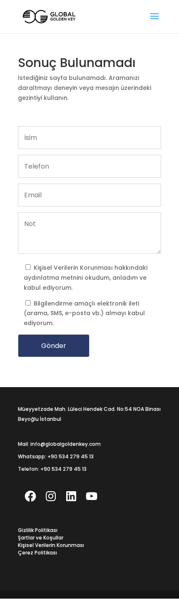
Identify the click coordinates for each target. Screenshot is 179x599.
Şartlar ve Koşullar (40, 537)
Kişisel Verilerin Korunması (74, 267)
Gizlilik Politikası (37, 530)
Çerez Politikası (37, 552)
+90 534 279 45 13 (70, 456)
